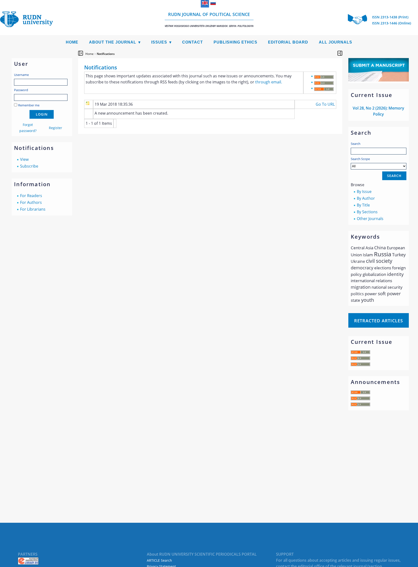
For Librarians (32, 209)
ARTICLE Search (159, 560)
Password (21, 90)
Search (355, 143)
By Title (363, 205)
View (24, 159)
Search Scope (360, 159)
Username (21, 75)
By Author (366, 198)
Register (55, 127)
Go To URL (325, 104)
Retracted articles (378, 321)
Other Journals (370, 218)
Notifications (106, 54)
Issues (159, 42)
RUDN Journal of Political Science (209, 19)
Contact (192, 42)
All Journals (335, 42)
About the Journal (112, 42)
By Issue (364, 191)
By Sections (367, 211)
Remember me (28, 105)
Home (72, 42)
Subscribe (29, 166)
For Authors (31, 202)
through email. (268, 82)
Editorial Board (288, 42)
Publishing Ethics (235, 42)
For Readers (31, 195)
